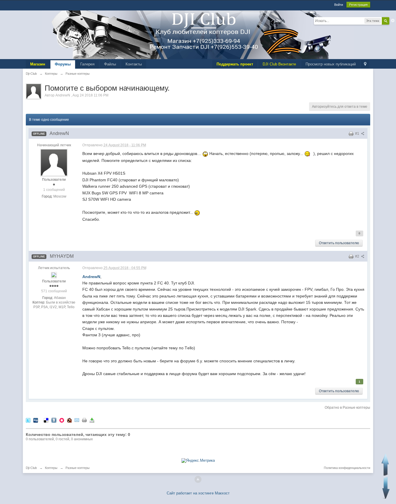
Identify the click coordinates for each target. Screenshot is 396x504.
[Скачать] (92, 420)
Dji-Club (31, 468)
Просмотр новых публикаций (331, 64)
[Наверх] (198, 479)
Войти (338, 4)
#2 (357, 256)
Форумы (63, 64)
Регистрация (358, 4)
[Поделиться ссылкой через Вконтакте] (54, 420)
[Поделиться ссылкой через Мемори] (61, 420)
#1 (357, 134)
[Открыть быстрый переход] (365, 64)
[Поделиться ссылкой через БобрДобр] (69, 420)
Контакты (134, 64)
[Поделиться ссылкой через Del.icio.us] (46, 420)
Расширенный (392, 20)
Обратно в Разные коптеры (347, 408)
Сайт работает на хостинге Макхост (198, 493)
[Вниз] (386, 488)
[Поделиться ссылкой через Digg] (35, 420)
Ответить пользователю (339, 243)
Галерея (87, 64)
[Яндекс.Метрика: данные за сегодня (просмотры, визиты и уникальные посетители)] (198, 460)
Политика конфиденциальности (347, 468)
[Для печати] (84, 420)
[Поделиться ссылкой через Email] (77, 420)
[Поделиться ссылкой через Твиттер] (28, 420)
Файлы (110, 64)
